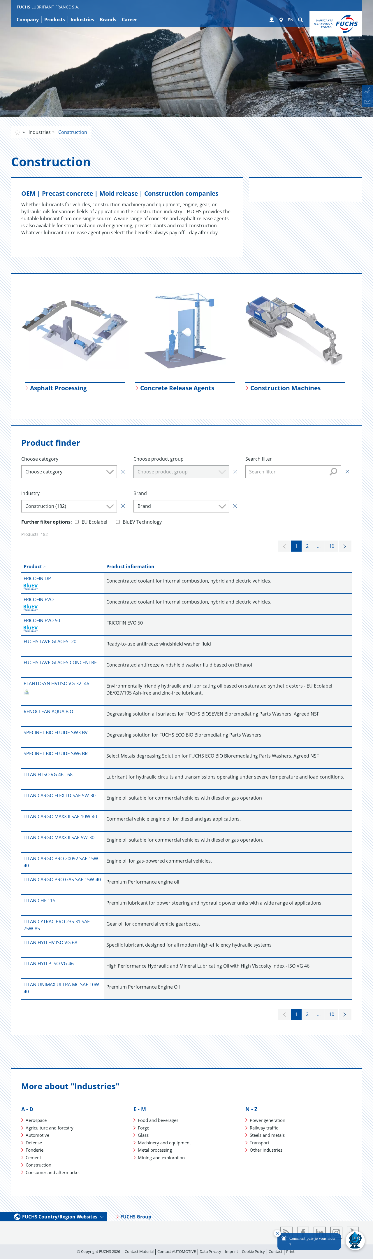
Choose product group (158, 459)
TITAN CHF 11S (39, 900)
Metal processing (155, 1150)
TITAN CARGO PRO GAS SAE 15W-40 (62, 879)
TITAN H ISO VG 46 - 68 (48, 774)
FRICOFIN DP (37, 578)
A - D (27, 1109)
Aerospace (36, 1120)
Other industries (266, 1150)
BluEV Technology (142, 522)
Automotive (37, 1135)
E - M (139, 1109)
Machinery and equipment (164, 1143)
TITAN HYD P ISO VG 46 (49, 963)
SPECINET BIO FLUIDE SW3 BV (56, 732)
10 (331, 546)
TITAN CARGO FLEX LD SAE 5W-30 (60, 795)
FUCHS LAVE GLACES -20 (50, 641)
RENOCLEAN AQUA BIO (48, 711)
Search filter (258, 459)
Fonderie (34, 1150)
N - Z (251, 1109)
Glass (143, 1135)
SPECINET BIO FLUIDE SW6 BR (56, 753)
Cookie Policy (253, 1251)
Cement (33, 1157)
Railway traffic (264, 1128)
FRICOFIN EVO (39, 599)
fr (17, 132)
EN (290, 19)
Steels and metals (267, 1135)
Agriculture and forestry (49, 1128)
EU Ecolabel (94, 522)
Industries (39, 132)
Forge (143, 1128)
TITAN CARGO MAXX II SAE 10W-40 (60, 816)
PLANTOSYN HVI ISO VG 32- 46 (56, 683)
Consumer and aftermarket (53, 1172)
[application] (319, 1241)
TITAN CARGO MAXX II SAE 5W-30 (59, 837)
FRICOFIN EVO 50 (42, 620)
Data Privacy (210, 1251)
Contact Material (139, 1251)
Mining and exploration (161, 1157)
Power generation (267, 1120)
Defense (34, 1143)
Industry (30, 493)
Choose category (39, 459)
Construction (72, 132)
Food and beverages (158, 1120)
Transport (259, 1143)
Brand (140, 493)
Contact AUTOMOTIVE (176, 1251)
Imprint (231, 1251)
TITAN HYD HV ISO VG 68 (50, 942)
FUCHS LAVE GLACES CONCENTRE (60, 662)
